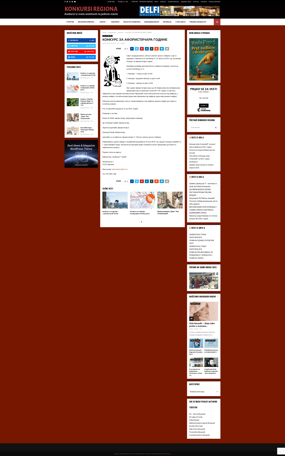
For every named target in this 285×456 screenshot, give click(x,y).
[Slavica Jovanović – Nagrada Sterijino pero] (196, 343)
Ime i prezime (203, 98)
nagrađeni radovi (186, 1)
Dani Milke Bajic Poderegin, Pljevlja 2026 (87, 129)
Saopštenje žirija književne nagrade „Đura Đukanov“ (211, 371)
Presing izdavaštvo (214, 1)
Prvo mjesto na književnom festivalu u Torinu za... (195, 372)
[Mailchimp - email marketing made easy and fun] (203, 110)
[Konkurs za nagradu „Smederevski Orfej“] (73, 76)
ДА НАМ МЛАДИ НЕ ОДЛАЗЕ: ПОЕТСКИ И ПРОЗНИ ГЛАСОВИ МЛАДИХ (200, 192)
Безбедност (193, 162)
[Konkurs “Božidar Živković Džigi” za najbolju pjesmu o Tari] (73, 102)
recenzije (196, 1)
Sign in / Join (124, 1)
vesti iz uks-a (197, 176)
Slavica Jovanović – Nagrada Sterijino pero (196, 352)
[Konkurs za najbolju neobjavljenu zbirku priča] (73, 89)
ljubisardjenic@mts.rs (120, 169)
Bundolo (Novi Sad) (196, 426)
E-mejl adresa (203, 92)
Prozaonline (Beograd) (197, 432)
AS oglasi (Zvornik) (196, 417)
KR (105, 43)
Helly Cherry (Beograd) (197, 429)
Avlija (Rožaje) (194, 420)
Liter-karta (204, 1)
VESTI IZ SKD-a (197, 137)
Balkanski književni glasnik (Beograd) (202, 423)
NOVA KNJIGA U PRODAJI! (199, 32)
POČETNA (135, 1)
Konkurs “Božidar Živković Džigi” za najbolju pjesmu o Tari (86, 102)
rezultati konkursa (173, 1)
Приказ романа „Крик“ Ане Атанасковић (168, 212)
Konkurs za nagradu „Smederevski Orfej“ (110, 212)
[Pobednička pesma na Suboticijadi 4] (211, 343)
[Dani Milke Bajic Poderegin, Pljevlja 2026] (73, 131)
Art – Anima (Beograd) (197, 414)
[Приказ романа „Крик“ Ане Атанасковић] (73, 117)
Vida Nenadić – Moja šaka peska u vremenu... (202, 325)
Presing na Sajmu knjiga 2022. (203, 267)
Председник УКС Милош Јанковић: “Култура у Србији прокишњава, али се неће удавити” (203, 201)
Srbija (110, 36)
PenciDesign (166, 454)
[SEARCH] (215, 127)
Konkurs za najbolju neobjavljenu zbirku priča (139, 212)
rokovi (156, 1)
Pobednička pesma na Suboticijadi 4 (211, 351)
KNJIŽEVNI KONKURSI (146, 1)
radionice (163, 1)
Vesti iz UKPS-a (198, 227)
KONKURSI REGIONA (91, 9)
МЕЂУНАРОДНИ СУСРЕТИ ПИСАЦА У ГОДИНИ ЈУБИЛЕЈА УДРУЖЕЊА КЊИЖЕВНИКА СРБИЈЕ (203, 210)
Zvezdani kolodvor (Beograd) (199, 435)
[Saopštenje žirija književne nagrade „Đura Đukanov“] (211, 362)
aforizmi (105, 36)
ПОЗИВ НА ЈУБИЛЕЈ (196, 258)
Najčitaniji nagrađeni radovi (202, 296)
